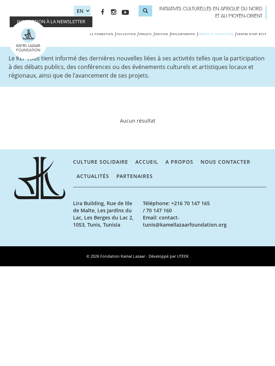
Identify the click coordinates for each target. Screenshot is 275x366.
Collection (126, 34)
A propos (179, 161)
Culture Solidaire (100, 161)
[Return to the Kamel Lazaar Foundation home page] (41, 178)
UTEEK (183, 256)
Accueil (146, 161)
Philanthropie (183, 34)
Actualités (93, 176)
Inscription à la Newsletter (51, 22)
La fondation (101, 34)
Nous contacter (225, 161)
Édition (161, 34)
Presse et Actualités (216, 34)
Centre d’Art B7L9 (251, 34)
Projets (145, 34)
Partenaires (134, 176)
